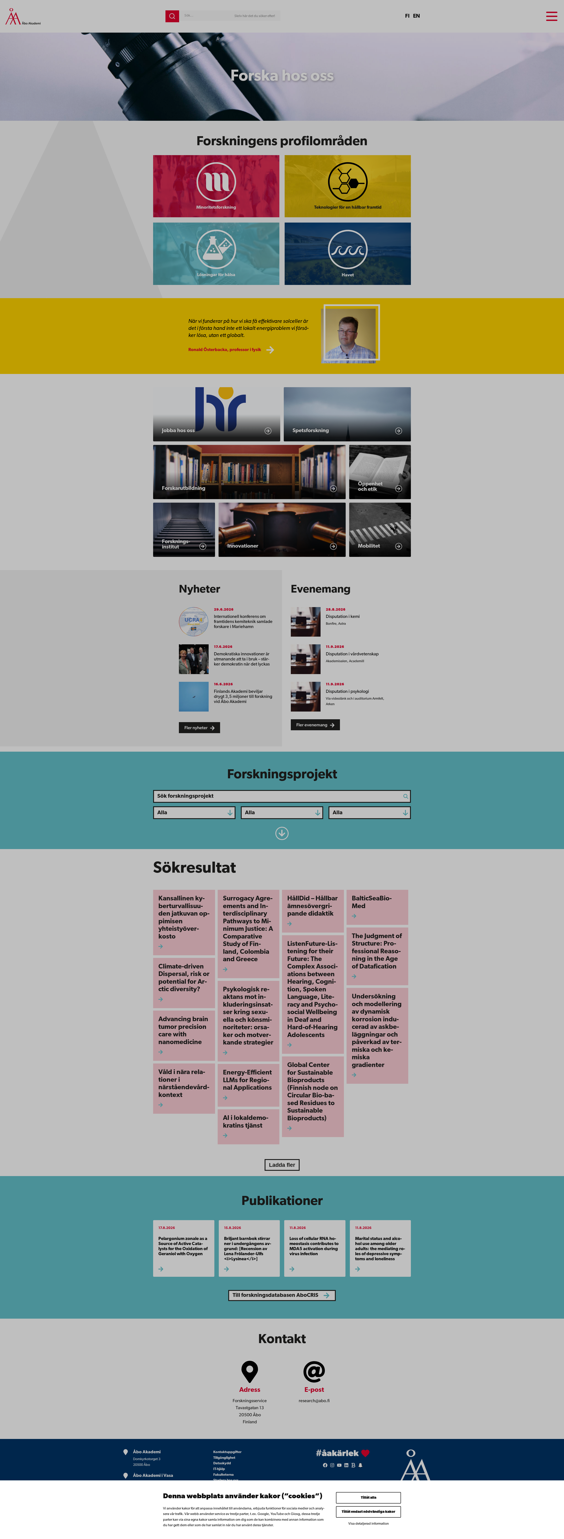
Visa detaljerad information (368, 1524)
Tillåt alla (368, 1498)
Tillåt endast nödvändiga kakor (368, 1512)
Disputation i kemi (343, 617)
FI (407, 16)
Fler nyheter (196, 727)
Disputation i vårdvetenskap (352, 654)
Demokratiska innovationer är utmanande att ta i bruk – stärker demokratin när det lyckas (242, 659)
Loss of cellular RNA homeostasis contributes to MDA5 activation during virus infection (314, 1246)
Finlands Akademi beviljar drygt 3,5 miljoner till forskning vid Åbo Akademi (243, 697)
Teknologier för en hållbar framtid (348, 207)
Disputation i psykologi (347, 692)
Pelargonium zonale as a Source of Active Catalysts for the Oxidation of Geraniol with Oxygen (183, 1246)
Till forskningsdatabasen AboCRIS (275, 1295)
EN (416, 16)
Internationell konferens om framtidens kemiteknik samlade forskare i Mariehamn (243, 622)
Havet (348, 275)
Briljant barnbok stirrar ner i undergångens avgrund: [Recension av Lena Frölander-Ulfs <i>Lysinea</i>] (247, 1249)
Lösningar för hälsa (216, 275)
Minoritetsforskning (216, 207)
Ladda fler (282, 1165)
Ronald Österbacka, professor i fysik (224, 350)
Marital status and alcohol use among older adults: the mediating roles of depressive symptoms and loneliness (380, 1249)
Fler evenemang (312, 724)
